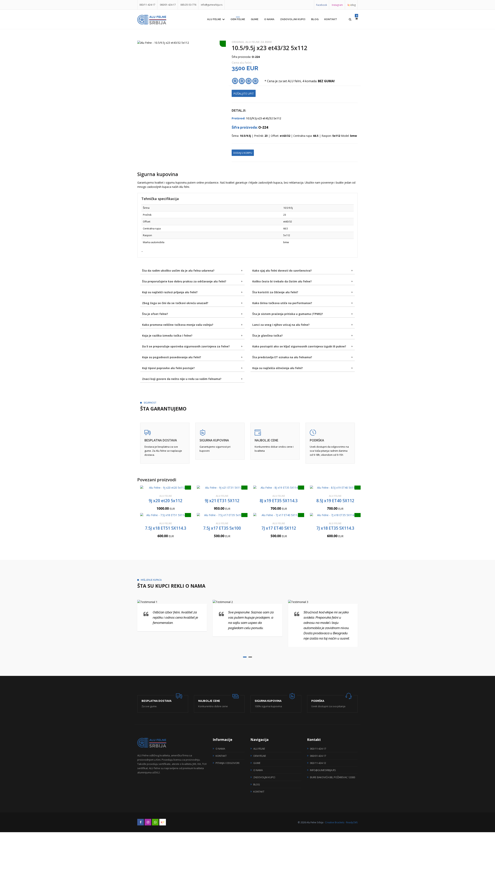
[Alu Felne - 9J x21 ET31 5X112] (222, 488)
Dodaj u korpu (242, 153)
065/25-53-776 (188, 4)
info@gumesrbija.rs (211, 4)
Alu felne (214, 19)
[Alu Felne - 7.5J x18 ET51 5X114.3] (165, 515)
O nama (269, 19)
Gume (254, 19)
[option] (181, 43)
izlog (352, 5)
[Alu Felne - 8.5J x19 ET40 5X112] (335, 488)
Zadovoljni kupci (292, 19)
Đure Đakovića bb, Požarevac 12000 (332, 777)
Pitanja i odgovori (227, 763)
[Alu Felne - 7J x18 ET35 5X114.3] (335, 515)
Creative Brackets (334, 822)
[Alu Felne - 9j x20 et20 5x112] (165, 488)
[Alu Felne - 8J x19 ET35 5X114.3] (278, 488)
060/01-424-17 (168, 4)
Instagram (337, 5)
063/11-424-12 (318, 763)
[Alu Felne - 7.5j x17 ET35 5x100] (222, 515)
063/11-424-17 (147, 4)
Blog (314, 19)
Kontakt (330, 19)
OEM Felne (237, 19)
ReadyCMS (352, 822)
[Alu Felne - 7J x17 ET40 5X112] (278, 515)
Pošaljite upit (243, 93)
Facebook (321, 5)
